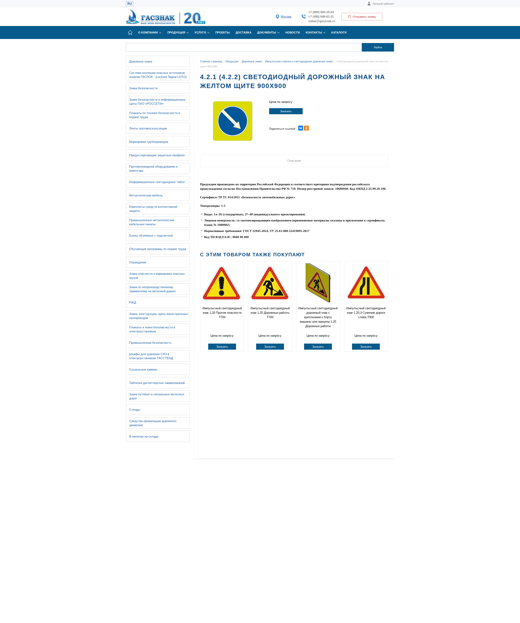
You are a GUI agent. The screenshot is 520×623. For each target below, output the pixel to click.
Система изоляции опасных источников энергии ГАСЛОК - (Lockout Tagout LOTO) (158, 75)
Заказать (286, 111)
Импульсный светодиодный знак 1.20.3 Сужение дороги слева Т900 (366, 312)
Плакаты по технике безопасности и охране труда (154, 115)
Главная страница (211, 61)
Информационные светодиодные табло (157, 182)
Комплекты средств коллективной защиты (153, 208)
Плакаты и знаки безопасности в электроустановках (152, 329)
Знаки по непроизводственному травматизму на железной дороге (152, 289)
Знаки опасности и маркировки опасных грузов (157, 275)
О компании (148, 32)
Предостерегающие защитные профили (157, 155)
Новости (292, 32)
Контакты (314, 32)
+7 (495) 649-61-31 (321, 16)
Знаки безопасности (143, 88)
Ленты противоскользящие (148, 128)
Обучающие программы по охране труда (157, 249)
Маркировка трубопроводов (148, 141)
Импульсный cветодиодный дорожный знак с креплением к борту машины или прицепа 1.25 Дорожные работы (318, 317)
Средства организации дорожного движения (152, 423)
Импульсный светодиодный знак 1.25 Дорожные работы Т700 (270, 312)
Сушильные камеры (143, 369)
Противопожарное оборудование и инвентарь (153, 168)
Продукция (176, 32)
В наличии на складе (143, 436)
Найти (378, 47)
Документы (266, 32)
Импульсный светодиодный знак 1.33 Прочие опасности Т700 (222, 312)
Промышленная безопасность (150, 342)
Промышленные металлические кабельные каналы (151, 222)
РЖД (132, 302)
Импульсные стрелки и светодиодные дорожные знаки (299, 61)
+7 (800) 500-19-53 (321, 12)
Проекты (222, 32)
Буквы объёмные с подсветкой (151, 235)
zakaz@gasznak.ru (321, 21)
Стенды (134, 409)
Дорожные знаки (140, 61)
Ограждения (137, 262)
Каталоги (339, 32)
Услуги (200, 32)
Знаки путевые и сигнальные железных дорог (156, 396)
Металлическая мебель (146, 195)
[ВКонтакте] (300, 128)
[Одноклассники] (306, 128)
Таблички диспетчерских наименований (157, 383)
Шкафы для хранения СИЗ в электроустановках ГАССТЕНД (151, 356)
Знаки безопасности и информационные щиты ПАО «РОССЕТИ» (157, 101)
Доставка (243, 32)
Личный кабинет (383, 3)
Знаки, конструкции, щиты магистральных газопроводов (158, 316)
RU (129, 3)
